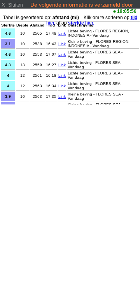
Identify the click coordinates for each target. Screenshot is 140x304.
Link (62, 33)
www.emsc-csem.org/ (56, 11)
